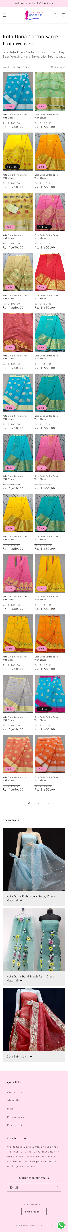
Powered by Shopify (44, 1225)
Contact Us (14, 1092)
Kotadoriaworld (29, 1225)
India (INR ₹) (31, 1211)
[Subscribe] (57, 1187)
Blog (10, 1108)
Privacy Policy (16, 1125)
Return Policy (15, 1117)
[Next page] (49, 803)
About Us (13, 1100)
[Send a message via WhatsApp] (61, 1225)
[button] (5, 15)
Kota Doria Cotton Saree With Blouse (15, 116)
